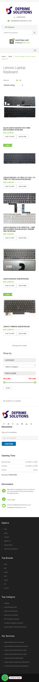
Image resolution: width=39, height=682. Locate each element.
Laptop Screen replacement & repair (15, 650)
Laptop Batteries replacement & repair (16, 646)
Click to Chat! (15, 678)
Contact (6, 537)
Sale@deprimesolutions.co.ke (16, 507)
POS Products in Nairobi (11, 619)
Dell (5, 576)
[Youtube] (26, 424)
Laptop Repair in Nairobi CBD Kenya (15, 627)
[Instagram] (22, 424)
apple (6, 572)
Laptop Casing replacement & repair (15, 654)
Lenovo (6, 588)
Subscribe (9, 444)
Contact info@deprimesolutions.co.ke (19, 505)
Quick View (22, 136)
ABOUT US (7, 541)
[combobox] (19, 32)
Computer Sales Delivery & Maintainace (16, 666)
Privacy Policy (8, 545)
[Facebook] (4, 424)
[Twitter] (8, 424)
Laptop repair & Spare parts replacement (17, 662)
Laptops (6, 603)
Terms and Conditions (11, 549)
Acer (5, 564)
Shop (10, 56)
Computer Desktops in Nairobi (13, 623)
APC (5, 568)
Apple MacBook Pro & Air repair (14, 642)
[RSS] (31, 424)
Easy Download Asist (10, 611)
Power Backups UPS (10, 607)
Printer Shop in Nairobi (11, 615)
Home (4, 56)
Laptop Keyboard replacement (13, 658)
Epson (6, 580)
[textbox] (19, 366)
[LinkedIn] (17, 424)
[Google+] (13, 424)
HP (5, 584)
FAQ (5, 529)
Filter (8, 388)
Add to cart (9, 136)
